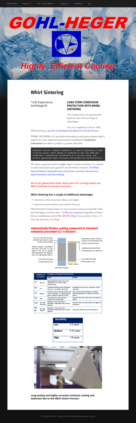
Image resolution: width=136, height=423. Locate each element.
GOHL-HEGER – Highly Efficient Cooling (61, 416)
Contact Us (64, 4)
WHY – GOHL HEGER (44, 4)
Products (26, 4)
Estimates (78, 4)
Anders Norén (90, 416)
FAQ (89, 4)
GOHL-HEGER (12, 4)
